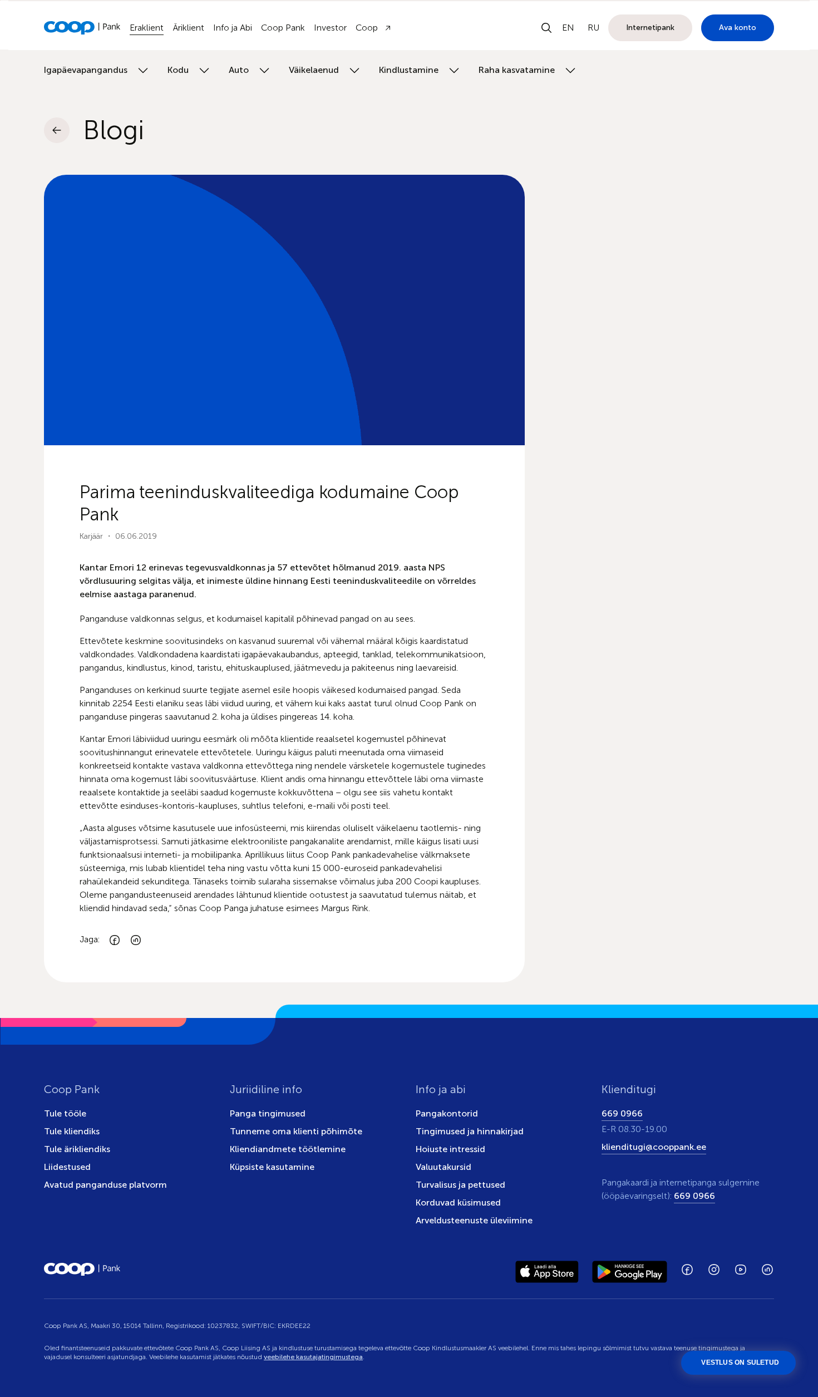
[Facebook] (115, 940)
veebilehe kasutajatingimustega (313, 1357)
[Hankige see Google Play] (629, 1269)
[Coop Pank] (82, 1269)
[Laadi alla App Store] (547, 1269)
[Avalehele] (82, 28)
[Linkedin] (136, 940)
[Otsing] (546, 28)
